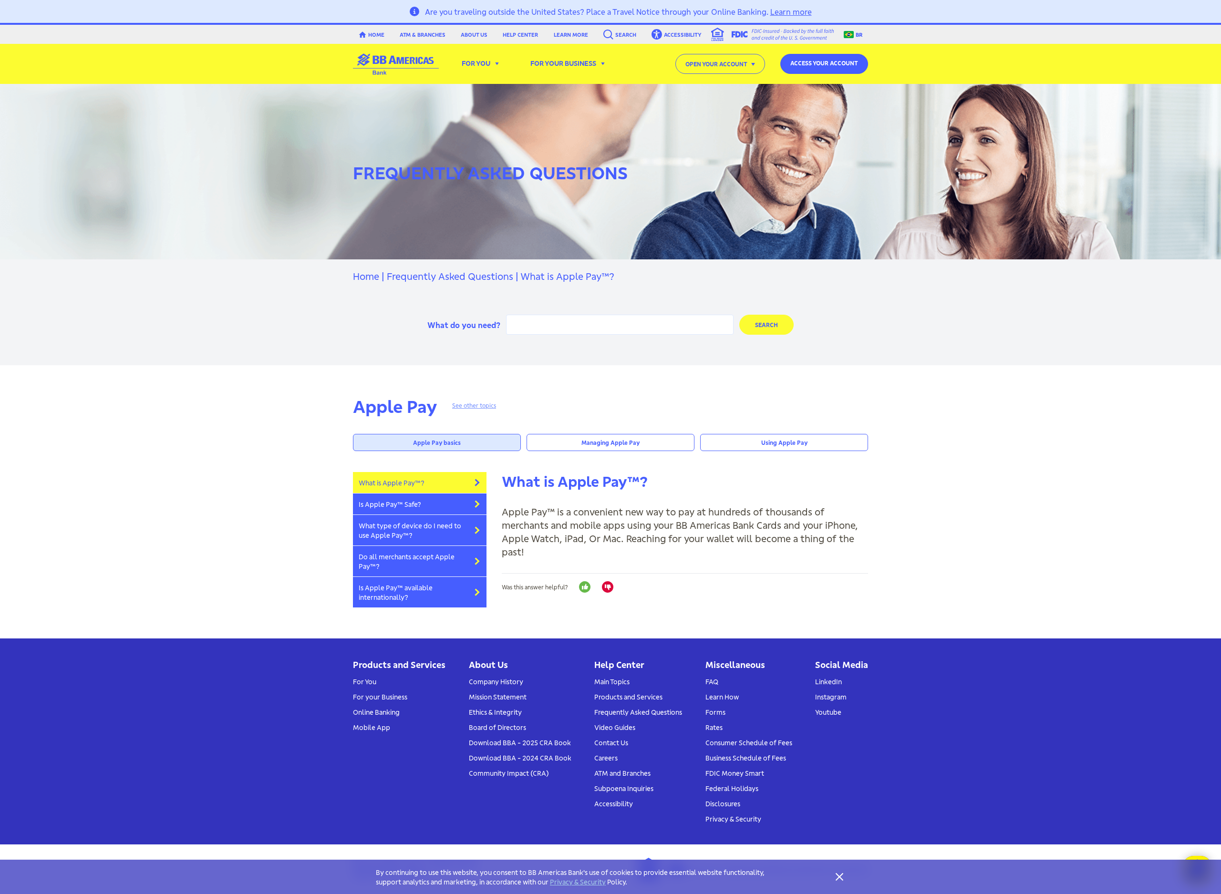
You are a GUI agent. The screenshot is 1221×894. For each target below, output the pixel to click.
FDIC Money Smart (734, 773)
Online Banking (376, 712)
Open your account (716, 63)
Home (376, 34)
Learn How (722, 696)
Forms (715, 712)
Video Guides (614, 727)
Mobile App (371, 727)
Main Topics (612, 681)
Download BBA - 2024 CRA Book (520, 757)
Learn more (791, 11)
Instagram (831, 696)
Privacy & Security (733, 818)
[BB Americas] (396, 64)
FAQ (711, 681)
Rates (714, 727)
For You (364, 681)
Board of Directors (497, 727)
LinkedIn (828, 681)
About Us (474, 34)
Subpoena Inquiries (623, 788)
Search (625, 34)
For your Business (380, 696)
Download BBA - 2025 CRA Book (520, 742)
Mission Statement (498, 696)
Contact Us (611, 742)
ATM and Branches (622, 773)
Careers (606, 757)
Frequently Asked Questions (450, 275)
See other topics (474, 405)
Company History (496, 681)
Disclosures (722, 803)
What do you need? (463, 324)
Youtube (828, 712)
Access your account (824, 62)
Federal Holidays (731, 788)
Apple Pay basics (437, 442)
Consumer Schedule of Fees (748, 742)
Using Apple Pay (784, 442)
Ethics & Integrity (495, 712)
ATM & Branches (422, 34)
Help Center (520, 34)
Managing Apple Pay (610, 442)
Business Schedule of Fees (745, 757)
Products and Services (628, 696)
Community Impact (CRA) (509, 773)
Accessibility (613, 803)
